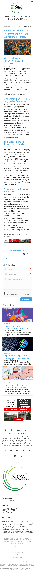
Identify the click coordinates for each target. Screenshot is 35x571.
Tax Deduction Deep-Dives (16, 250)
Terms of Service (17, 552)
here (26, 569)
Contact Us (17, 547)
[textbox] (17, 17)
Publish (27, 299)
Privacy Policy (17, 558)
